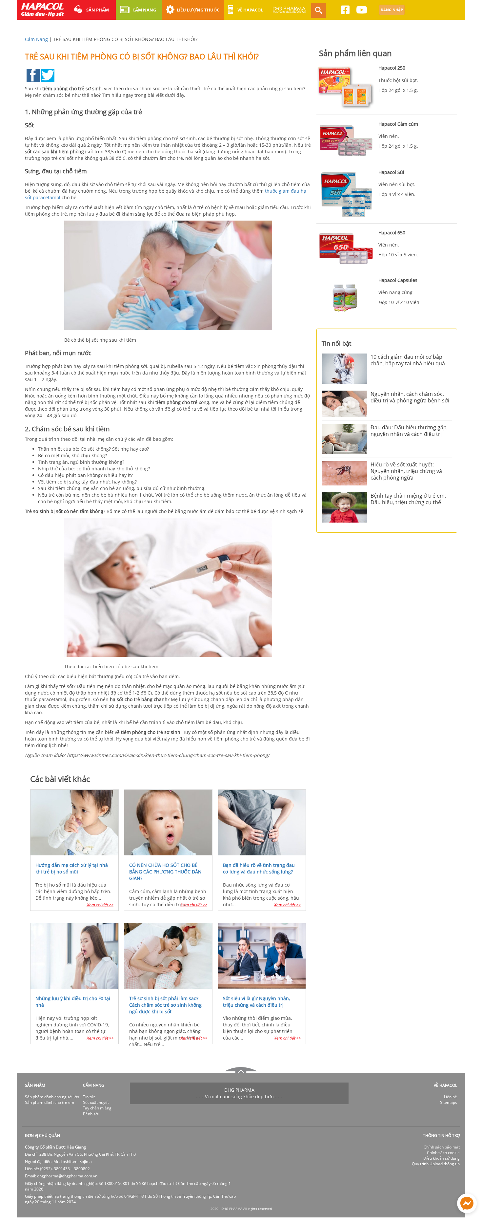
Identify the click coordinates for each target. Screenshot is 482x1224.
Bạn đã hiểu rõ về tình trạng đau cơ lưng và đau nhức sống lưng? (259, 868)
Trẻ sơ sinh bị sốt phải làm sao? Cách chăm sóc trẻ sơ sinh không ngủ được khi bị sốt (165, 1005)
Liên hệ (450, 1097)
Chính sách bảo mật (442, 1147)
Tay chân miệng (97, 1108)
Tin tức (89, 1097)
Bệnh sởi (91, 1114)
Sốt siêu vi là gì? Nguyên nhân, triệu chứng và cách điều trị (256, 1001)
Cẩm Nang (36, 39)
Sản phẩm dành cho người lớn (52, 1097)
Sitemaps (448, 1102)
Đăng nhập (392, 9)
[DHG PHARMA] (289, 13)
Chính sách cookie (443, 1152)
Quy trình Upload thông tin (436, 1164)
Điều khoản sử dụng (441, 1158)
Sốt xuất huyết (96, 1102)
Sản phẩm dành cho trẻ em (49, 1102)
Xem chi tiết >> (100, 905)
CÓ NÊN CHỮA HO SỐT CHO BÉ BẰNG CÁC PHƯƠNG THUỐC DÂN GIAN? (165, 871)
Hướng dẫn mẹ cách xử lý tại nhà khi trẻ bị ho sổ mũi (71, 868)
